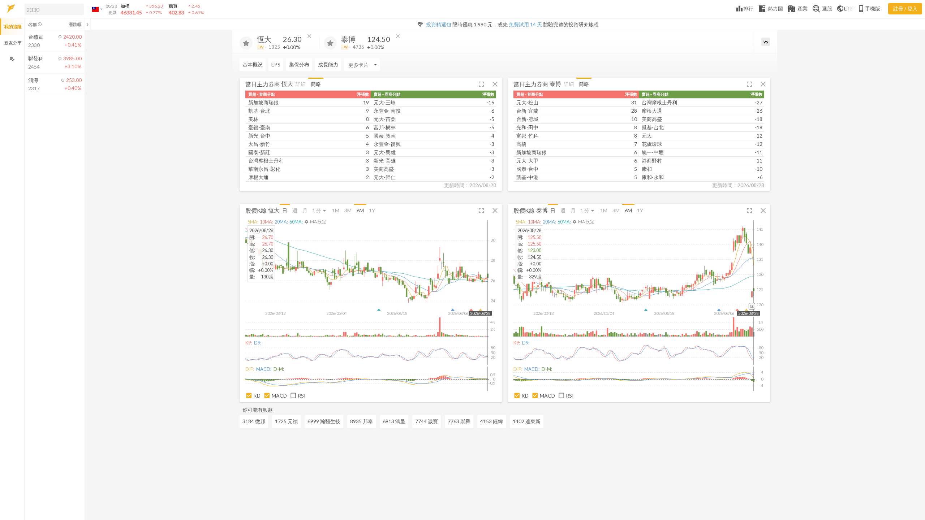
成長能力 (328, 64)
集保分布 (299, 64)
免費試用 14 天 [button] (525, 24)
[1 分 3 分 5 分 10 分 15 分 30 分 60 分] (320, 210)
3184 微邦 (253, 421)
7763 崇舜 (459, 421)
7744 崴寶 (426, 421)
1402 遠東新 (527, 421)
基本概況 (252, 64)
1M (335, 210)
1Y (372, 210)
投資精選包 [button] (438, 24)
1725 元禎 (286, 421)
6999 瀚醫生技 (323, 421)
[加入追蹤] (246, 42)
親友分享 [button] (13, 43)
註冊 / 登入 (905, 8)
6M (360, 210)
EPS (275, 64)
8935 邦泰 (361, 421)
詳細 (301, 84)
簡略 (316, 84)
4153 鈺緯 (491, 421)
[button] (53, 9)
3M (348, 210)
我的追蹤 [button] (13, 26)
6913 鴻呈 (394, 421)
